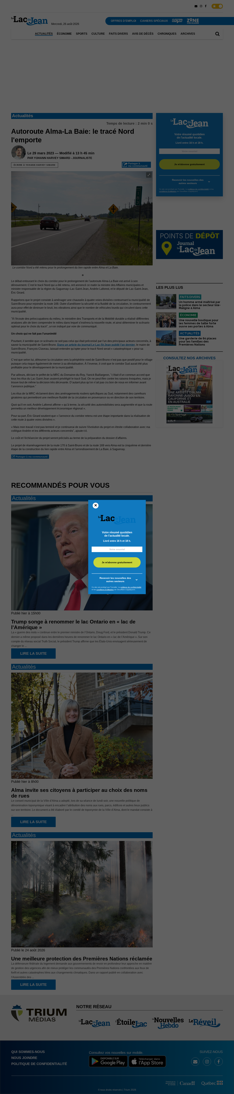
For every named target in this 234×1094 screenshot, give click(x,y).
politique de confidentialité (131, 587)
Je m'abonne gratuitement (117, 562)
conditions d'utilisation (105, 590)
